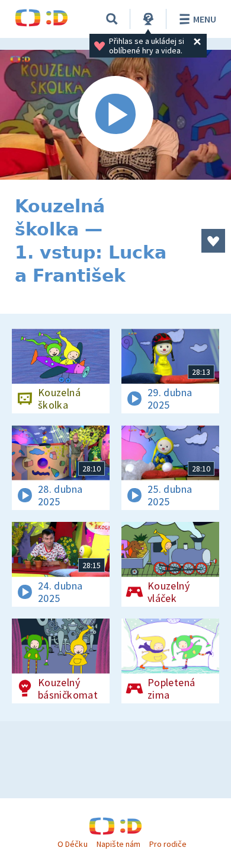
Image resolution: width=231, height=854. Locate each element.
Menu (204, 19)
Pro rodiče (168, 844)
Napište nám (118, 844)
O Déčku (72, 844)
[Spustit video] (115, 115)
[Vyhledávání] (112, 19)
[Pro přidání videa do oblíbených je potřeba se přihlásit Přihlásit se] (213, 241)
